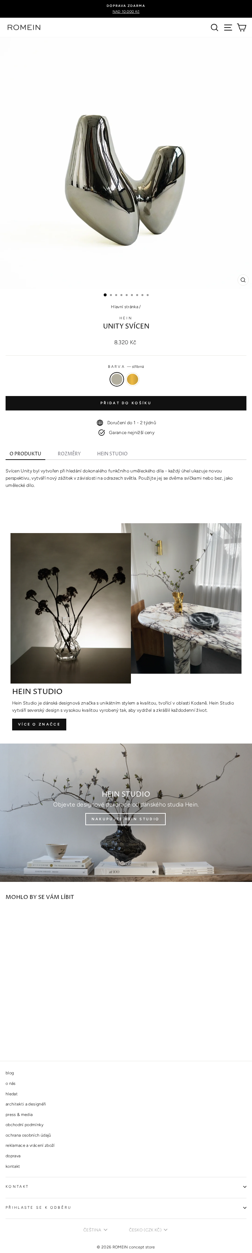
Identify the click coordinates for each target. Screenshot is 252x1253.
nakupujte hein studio (125, 819)
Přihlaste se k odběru (39, 1207)
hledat (12, 1093)
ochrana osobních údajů (28, 1135)
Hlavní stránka (124, 306)
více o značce (39, 724)
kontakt (13, 1166)
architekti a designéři (26, 1104)
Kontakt (17, 1186)
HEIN (126, 318)
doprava (13, 1155)
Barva (126, 367)
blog (10, 1072)
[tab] (25, 454)
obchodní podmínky (24, 1124)
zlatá (132, 379)
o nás (11, 1083)
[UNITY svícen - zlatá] (16, 1037)
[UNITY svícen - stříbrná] (9, 1037)
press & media (19, 1114)
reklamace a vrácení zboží (30, 1145)
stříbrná (116, 379)
